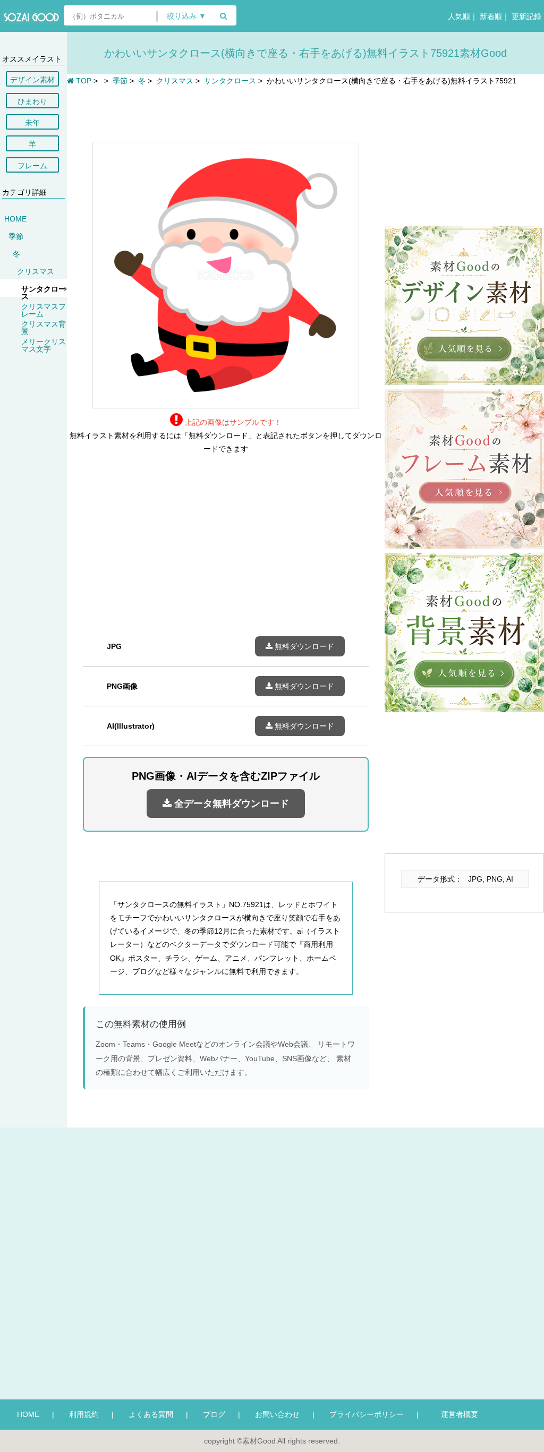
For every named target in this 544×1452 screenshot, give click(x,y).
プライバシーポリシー (366, 1414)
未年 (32, 122)
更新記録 (525, 16)
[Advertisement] (226, 112)
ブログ (214, 1414)
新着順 (490, 16)
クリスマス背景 (43, 328)
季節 (15, 236)
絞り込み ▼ (186, 16)
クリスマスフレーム (43, 310)
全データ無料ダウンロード (230, 803)
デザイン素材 (32, 79)
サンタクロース (43, 293)
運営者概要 (456, 1414)
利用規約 (84, 1414)
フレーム (32, 165)
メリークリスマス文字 (43, 345)
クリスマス (35, 271)
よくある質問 (151, 1414)
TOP (82, 80)
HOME (15, 219)
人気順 (458, 16)
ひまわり (32, 101)
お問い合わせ (277, 1414)
